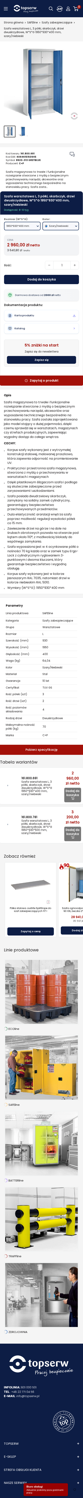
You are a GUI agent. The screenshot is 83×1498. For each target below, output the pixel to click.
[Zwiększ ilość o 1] (75, 265)
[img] (72, 154)
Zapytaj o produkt (44, 380)
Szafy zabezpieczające (57, 22)
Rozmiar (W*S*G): (16, 219)
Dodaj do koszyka (41, 279)
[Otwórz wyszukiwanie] (51, 9)
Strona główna (13, 22)
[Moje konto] (60, 9)
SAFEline (32, 22)
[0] (76, 8)
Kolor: (46, 219)
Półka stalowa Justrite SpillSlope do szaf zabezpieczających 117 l (30, 910)
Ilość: (8, 265)
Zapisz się (42, 360)
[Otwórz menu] (6, 8)
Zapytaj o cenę (31, 931)
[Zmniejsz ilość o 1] (49, 265)
